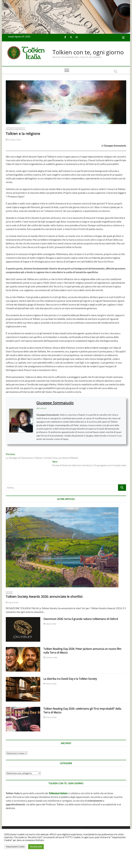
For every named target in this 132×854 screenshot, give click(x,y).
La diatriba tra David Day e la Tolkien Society (70, 678)
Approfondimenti (15, 128)
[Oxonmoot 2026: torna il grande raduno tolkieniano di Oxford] (23, 629)
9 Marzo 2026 (50, 684)
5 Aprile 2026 (12, 602)
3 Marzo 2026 (50, 717)
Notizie (9, 592)
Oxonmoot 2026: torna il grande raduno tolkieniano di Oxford (80, 619)
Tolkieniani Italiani (58, 793)
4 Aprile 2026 (50, 624)
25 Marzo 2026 (51, 657)
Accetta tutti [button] (36, 846)
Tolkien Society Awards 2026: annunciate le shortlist (44, 596)
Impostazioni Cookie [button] (15, 846)
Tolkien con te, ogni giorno (88, 52)
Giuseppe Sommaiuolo (55, 402)
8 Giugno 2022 (14, 139)
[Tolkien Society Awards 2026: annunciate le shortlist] (66, 547)
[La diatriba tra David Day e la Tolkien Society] (23, 689)
